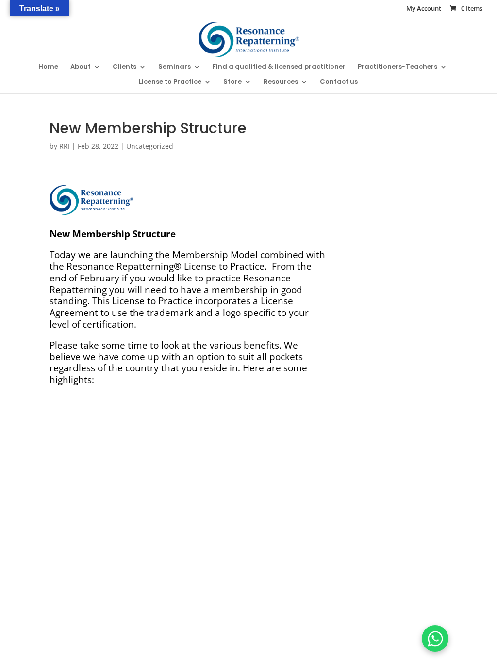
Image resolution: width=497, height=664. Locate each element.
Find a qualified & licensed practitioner (279, 67)
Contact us (339, 82)
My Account (423, 9)
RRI (64, 146)
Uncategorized (149, 146)
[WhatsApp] (435, 638)
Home (48, 67)
